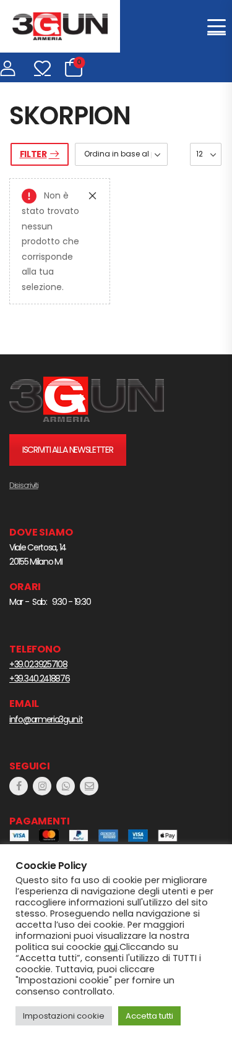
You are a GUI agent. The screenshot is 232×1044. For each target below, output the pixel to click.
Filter (33, 154)
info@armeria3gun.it (45, 719)
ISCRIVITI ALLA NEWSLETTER (67, 449)
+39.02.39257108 (38, 664)
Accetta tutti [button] (149, 1016)
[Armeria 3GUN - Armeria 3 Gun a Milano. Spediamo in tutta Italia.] (60, 26)
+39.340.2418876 (39, 678)
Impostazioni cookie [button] (64, 1016)
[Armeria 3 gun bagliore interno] (86, 399)
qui (111, 947)
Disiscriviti (23, 485)
